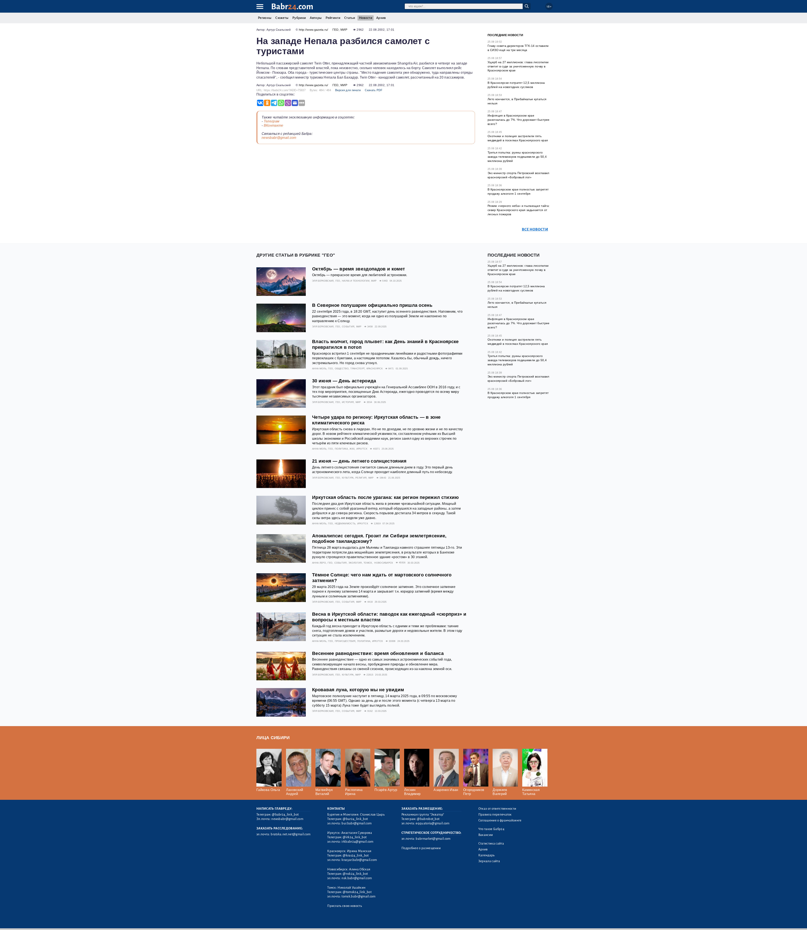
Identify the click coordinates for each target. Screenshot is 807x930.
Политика (341, 448)
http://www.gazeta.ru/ (313, 29)
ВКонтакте (273, 125)
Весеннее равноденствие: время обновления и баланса (378, 653)
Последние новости (505, 35)
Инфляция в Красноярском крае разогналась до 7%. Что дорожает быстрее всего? (518, 119)
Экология (355, 562)
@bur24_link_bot (355, 819)
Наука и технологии (355, 280)
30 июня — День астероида (344, 380)
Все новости (535, 229)
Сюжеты (281, 18)
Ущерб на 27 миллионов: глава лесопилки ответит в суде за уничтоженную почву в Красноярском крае (518, 66)
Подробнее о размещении (421, 848)
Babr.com (292, 6)
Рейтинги (333, 18)
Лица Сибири (273, 737)
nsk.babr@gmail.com (357, 878)
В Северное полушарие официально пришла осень (372, 305)
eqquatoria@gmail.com (432, 823)
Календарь (486, 855)
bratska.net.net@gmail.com (290, 834)
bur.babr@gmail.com (357, 823)
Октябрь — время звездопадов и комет (358, 269)
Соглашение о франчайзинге (500, 820)
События (348, 326)
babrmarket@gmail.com (433, 838)
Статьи (349, 18)
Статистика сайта (491, 843)
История (348, 402)
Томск (368, 562)
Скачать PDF (373, 90)
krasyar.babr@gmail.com (359, 860)
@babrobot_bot (428, 819)
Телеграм (272, 121)
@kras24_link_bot (356, 855)
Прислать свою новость (344, 906)
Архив (381, 18)
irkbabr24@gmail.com (357, 841)
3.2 (282, 921)
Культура (348, 477)
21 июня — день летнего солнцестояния (359, 461)
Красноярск (374, 368)
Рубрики (299, 18)
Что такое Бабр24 (491, 829)
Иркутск (361, 448)
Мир (343, 29)
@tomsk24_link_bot (357, 892)
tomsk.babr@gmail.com (358, 896)
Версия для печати (348, 90)
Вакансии (485, 835)
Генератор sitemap (352, 921)
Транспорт (357, 368)
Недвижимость (345, 523)
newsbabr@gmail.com (279, 137)
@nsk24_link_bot (355, 873)
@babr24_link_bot (285, 814)
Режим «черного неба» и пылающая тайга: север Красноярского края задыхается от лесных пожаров (519, 210)
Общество (342, 368)
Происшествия (345, 641)
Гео (335, 29)
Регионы (264, 18)
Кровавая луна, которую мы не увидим (358, 689)
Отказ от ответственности (497, 808)
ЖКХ (352, 448)
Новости (365, 18)
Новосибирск (383, 562)
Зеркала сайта (489, 861)
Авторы (316, 18)
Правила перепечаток (495, 814)
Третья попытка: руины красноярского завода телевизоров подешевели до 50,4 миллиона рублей (517, 156)
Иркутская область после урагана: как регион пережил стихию (385, 497)
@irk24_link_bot (355, 837)
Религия (361, 477)
